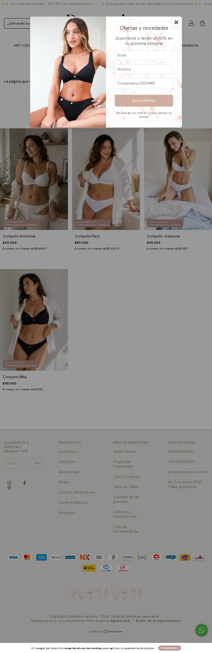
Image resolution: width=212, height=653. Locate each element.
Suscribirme (143, 100)
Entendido (169, 648)
